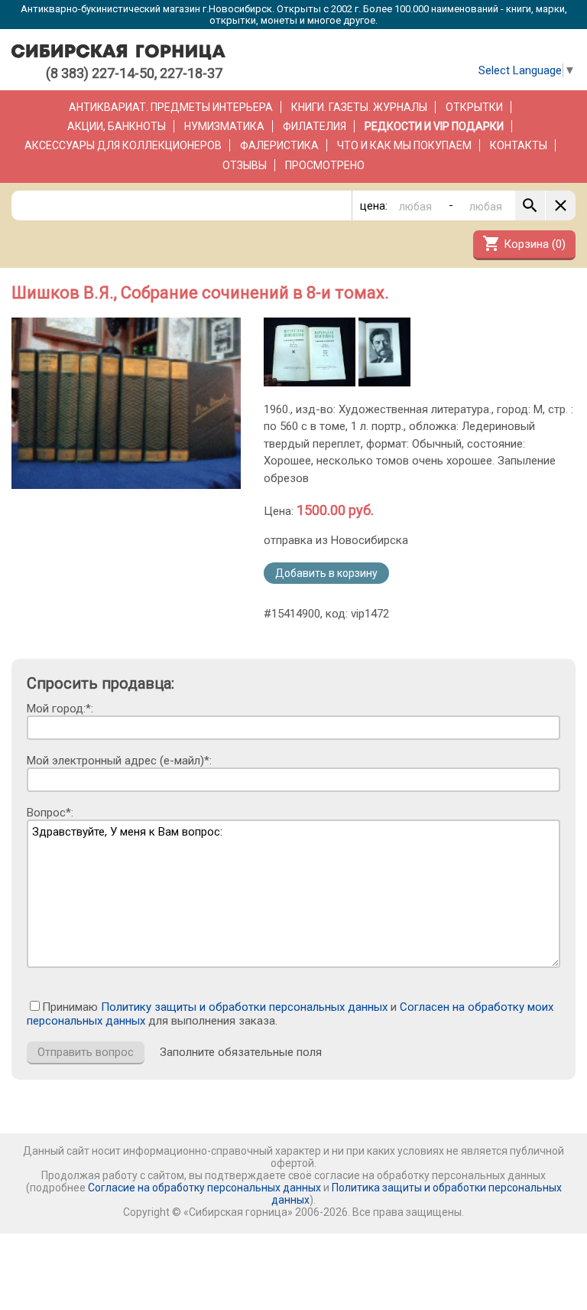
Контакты (518, 145)
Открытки (474, 107)
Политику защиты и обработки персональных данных (244, 1007)
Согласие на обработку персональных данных (204, 1187)
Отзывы (244, 165)
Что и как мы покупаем (404, 145)
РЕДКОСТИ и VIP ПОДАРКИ (434, 126)
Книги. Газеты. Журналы (359, 107)
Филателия (314, 126)
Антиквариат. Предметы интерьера (171, 107)
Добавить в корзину (326, 573)
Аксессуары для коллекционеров (123, 145)
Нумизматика (224, 126)
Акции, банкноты (116, 126)
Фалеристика (279, 145)
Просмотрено (325, 165)
